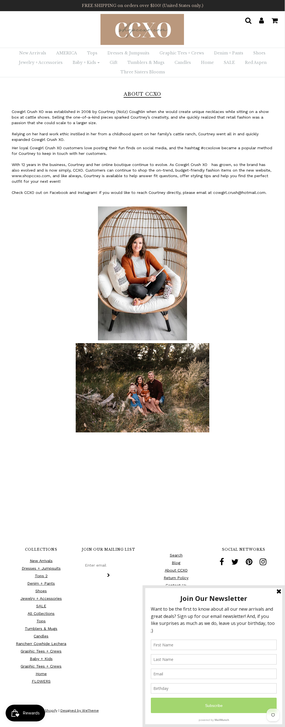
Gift (113, 62)
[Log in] (258, 19)
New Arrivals (32, 53)
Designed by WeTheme (79, 710)
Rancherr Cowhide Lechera (41, 643)
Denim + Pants (228, 53)
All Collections (41, 613)
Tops (92, 53)
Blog (176, 562)
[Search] (244, 19)
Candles (183, 62)
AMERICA (66, 53)
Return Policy (176, 578)
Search (176, 555)
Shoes (259, 53)
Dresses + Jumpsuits (41, 568)
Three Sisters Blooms (143, 71)
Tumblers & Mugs (145, 62)
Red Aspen (256, 62)
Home (207, 62)
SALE (229, 62)
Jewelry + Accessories (41, 62)
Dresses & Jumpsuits (128, 53)
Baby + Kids (41, 658)
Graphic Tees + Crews (181, 53)
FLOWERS (41, 681)
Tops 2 (41, 576)
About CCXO (176, 570)
